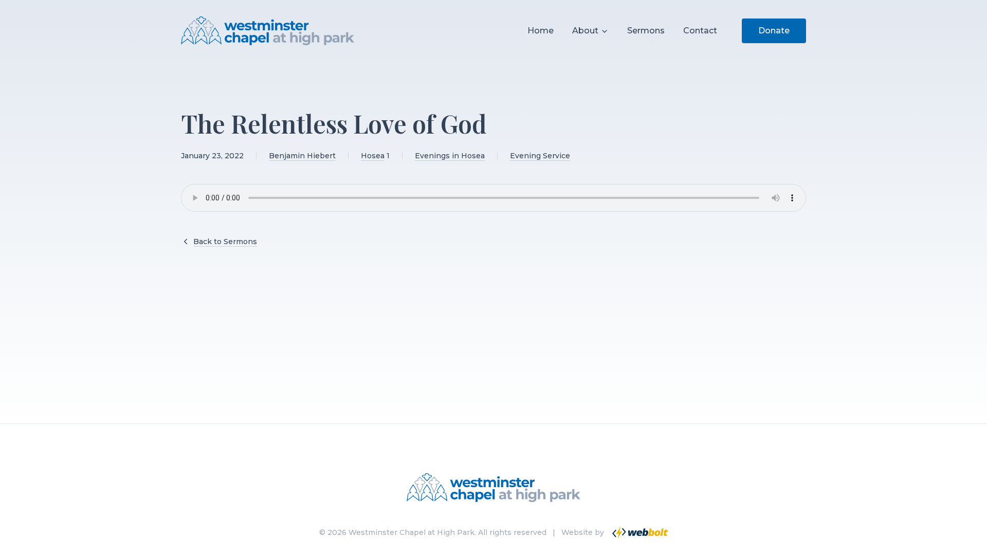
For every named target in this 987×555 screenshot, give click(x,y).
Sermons (646, 30)
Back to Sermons (225, 241)
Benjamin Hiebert (302, 155)
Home (540, 30)
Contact (700, 30)
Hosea (373, 155)
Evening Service (540, 155)
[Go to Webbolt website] (639, 533)
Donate (774, 30)
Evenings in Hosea (450, 155)
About (585, 30)
